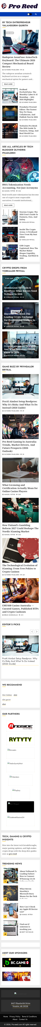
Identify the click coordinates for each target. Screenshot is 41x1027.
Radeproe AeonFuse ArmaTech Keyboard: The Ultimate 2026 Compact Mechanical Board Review (20, 42)
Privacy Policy (15, 1016)
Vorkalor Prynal (28, 222)
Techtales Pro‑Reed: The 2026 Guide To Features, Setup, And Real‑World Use (10, 130)
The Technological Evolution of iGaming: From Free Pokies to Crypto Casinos (20, 550)
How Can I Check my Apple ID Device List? (10, 910)
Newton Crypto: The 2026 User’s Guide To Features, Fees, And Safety (10, 217)
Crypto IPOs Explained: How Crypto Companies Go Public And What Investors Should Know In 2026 (20, 347)
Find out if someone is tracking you (10, 928)
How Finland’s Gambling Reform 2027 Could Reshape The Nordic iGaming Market (20, 510)
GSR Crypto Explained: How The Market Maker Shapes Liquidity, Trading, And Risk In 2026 (10, 252)
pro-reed (13, 854)
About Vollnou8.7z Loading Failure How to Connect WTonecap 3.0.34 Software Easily (10, 875)
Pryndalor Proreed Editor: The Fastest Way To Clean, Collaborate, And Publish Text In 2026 (10, 113)
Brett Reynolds (27, 932)
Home (5, 1016)
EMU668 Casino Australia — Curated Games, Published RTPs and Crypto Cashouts (20, 590)
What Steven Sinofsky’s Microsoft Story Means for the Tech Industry (10, 893)
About (15, 1019)
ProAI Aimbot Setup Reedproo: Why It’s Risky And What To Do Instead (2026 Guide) (20, 386)
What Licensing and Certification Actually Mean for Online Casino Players (20, 470)
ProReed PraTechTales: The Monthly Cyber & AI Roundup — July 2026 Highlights (10, 95)
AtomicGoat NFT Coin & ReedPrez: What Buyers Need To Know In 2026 (20, 291)
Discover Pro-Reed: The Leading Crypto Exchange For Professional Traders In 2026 (19, 318)
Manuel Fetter (9, 191)
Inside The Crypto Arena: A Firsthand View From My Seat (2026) (10, 234)
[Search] (36, 14)
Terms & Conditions (29, 1016)
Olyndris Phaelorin (11, 70)
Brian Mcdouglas (11, 615)
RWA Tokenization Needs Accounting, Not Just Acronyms (20, 169)
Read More (8, 84)
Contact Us (23, 1019)
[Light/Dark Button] (29, 14)
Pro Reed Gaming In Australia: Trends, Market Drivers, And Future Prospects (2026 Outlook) (20, 426)
